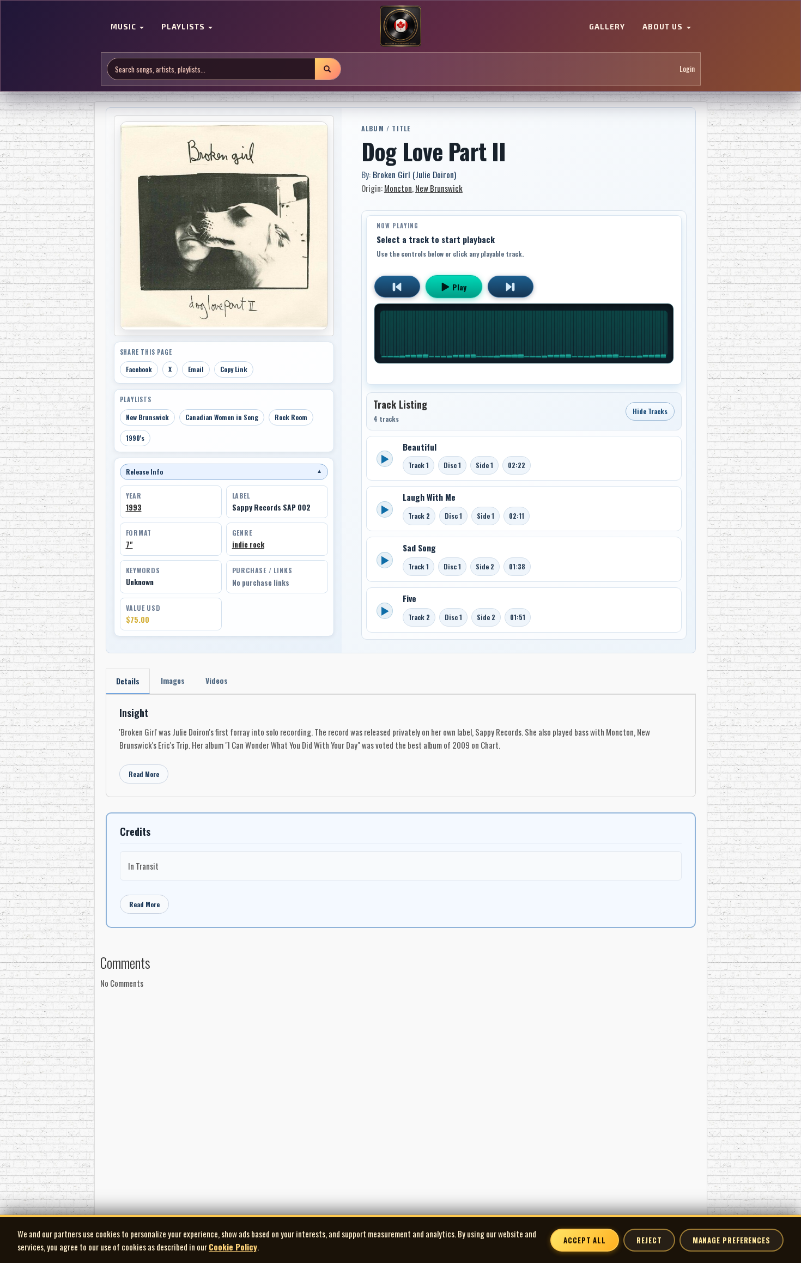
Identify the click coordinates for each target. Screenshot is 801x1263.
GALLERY (607, 27)
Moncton (398, 188)
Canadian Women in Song (221, 417)
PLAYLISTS (184, 27)
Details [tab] (127, 681)
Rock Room (291, 417)
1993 (134, 507)
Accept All (584, 1240)
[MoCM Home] (400, 26)
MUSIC (124, 27)
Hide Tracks (650, 411)
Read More (144, 774)
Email (196, 369)
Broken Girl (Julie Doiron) (414, 174)
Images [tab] (173, 680)
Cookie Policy (233, 1247)
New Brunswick (147, 417)
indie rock (248, 544)
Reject (649, 1240)
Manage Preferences (731, 1240)
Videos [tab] (216, 680)
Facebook (139, 369)
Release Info (224, 471)
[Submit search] (327, 69)
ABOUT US (663, 27)
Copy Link (233, 369)
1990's (135, 437)
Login (687, 69)
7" (129, 544)
